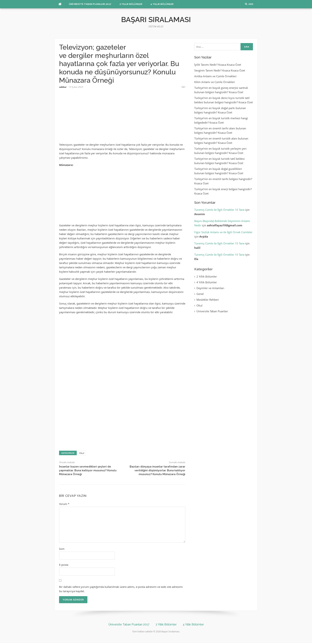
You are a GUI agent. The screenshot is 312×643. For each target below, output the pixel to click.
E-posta (63, 564)
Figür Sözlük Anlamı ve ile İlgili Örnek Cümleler (223, 232)
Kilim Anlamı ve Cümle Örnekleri (214, 82)
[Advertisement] (122, 117)
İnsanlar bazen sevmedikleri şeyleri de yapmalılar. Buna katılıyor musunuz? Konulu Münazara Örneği (87, 470)
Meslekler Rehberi (207, 299)
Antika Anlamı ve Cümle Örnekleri (215, 76)
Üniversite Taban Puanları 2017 (90, 4)
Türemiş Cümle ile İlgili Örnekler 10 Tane (219, 209)
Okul (81, 453)
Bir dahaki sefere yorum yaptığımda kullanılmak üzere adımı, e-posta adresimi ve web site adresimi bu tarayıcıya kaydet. (121, 589)
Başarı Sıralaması (156, 19)
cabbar (62, 86)
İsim (61, 549)
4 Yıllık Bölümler (162, 4)
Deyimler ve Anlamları (210, 288)
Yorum (64, 504)
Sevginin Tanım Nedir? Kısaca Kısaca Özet (219, 70)
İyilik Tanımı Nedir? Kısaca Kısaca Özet (217, 64)
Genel (200, 294)
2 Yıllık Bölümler (131, 4)
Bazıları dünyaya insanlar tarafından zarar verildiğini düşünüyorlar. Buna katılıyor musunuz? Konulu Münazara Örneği (157, 470)
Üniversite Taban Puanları (212, 311)
